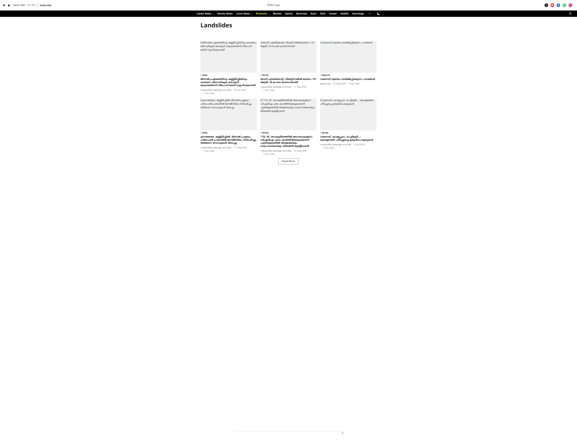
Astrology (358, 13)
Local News (243, 13)
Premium (261, 13)
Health (344, 13)
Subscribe (45, 5)
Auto (313, 13)
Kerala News (225, 13)
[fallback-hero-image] (228, 57)
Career (333, 13)
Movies (277, 13)
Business (301, 13)
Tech (322, 13)
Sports (289, 13)
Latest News (204, 13)
